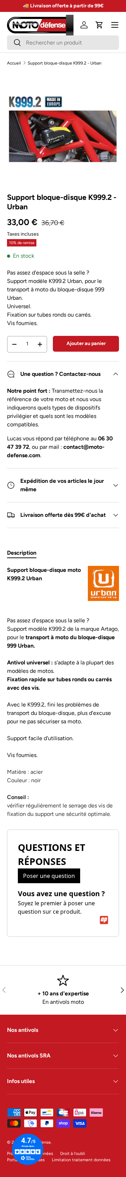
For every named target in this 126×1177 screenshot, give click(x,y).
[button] (99, 25)
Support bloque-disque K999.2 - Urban (65, 63)
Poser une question (49, 876)
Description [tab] (21, 552)
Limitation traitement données (81, 1159)
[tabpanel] (63, 692)
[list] (63, 129)
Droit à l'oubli (72, 1153)
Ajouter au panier (86, 343)
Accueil (14, 63)
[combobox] (63, 42)
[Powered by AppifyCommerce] (104, 920)
